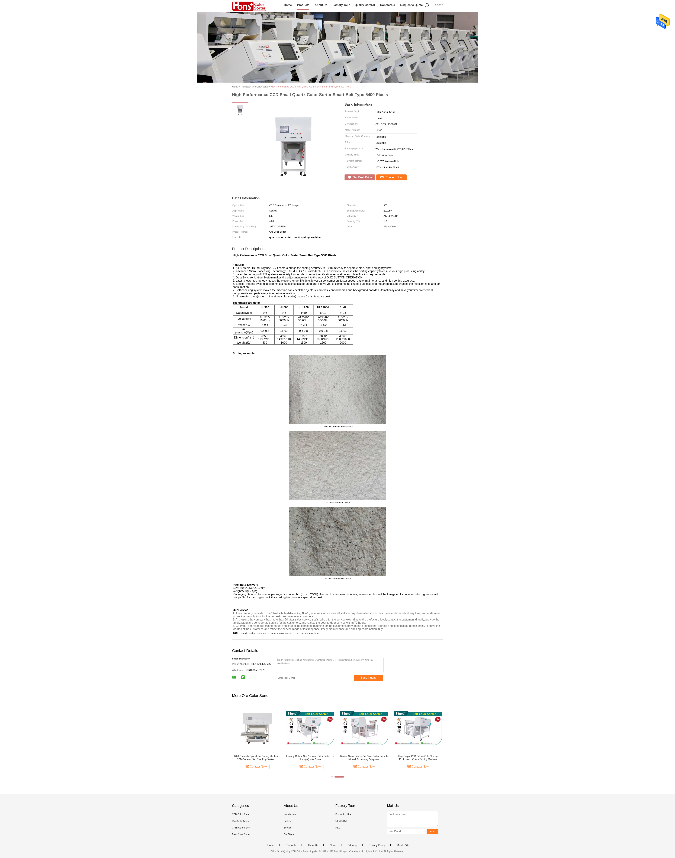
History (287, 821)
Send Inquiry (368, 677)
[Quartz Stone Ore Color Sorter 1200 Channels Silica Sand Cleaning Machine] (364, 728)
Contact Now (393, 177)
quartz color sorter (281, 633)
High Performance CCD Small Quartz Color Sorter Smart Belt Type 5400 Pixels (311, 86)
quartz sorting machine (253, 633)
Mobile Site (403, 845)
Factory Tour (341, 5)
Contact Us (387, 5)
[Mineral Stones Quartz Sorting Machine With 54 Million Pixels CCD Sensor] (256, 728)
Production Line (343, 814)
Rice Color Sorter (240, 821)
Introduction (290, 814)
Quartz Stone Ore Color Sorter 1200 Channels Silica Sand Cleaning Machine (364, 758)
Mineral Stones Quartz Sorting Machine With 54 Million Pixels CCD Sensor (256, 758)
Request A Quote (411, 5)
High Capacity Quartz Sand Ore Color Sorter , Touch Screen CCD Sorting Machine (310, 758)
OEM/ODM (341, 821)
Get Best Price (362, 177)
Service (287, 827)
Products (303, 5)
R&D (337, 827)
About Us (321, 5)
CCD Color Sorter (241, 814)
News (333, 845)
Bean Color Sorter (241, 834)
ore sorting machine (308, 633)
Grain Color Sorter (241, 827)
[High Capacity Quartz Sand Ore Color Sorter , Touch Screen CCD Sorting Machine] (310, 728)
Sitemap (352, 845)
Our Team (289, 834)
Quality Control (365, 5)
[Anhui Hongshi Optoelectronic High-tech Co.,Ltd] (249, 6)
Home (288, 5)
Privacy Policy (377, 845)
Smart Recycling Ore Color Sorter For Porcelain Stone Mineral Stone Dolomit (418, 758)
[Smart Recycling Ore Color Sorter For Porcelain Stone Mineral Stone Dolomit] (418, 728)
